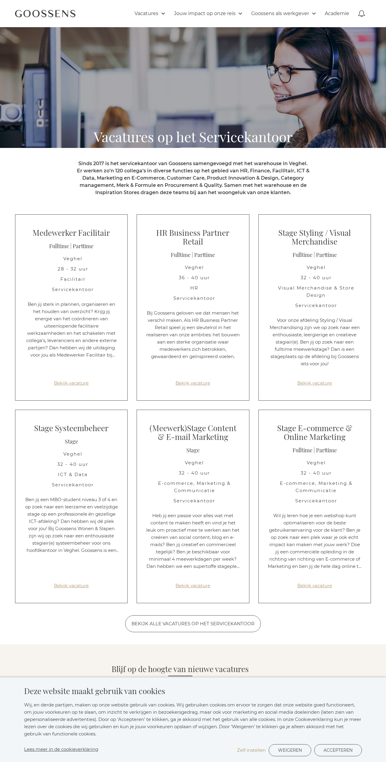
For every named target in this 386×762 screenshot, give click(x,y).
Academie (337, 13)
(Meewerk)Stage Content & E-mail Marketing (193, 433)
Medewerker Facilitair (71, 233)
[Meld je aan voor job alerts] (361, 13)
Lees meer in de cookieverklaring (61, 749)
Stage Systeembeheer (71, 428)
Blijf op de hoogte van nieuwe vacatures (180, 669)
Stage (71, 441)
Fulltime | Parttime (71, 246)
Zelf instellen (251, 750)
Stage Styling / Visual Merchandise (314, 237)
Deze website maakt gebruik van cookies (94, 691)
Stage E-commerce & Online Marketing (314, 433)
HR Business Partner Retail (192, 237)
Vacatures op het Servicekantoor (193, 138)
